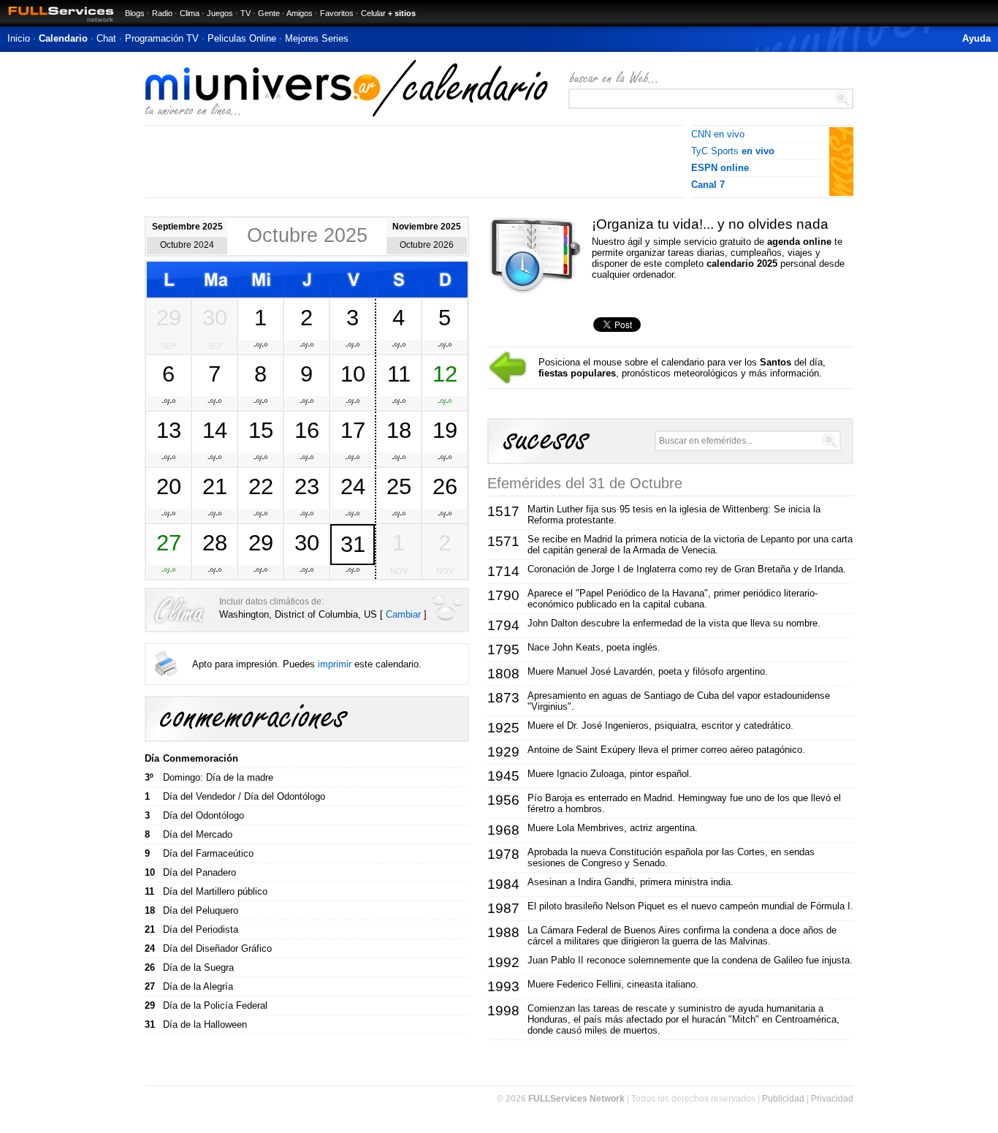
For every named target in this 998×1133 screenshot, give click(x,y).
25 (398, 486)
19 (445, 429)
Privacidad (832, 1099)
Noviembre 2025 (426, 226)
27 (168, 542)
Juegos (220, 13)
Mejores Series (316, 38)
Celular (373, 13)
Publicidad (783, 1099)
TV (245, 13)
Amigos (299, 13)
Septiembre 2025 (187, 226)
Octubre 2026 (427, 245)
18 (398, 429)
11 (399, 373)
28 (214, 542)
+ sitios (402, 13)
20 (168, 486)
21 (214, 486)
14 (214, 429)
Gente (269, 13)
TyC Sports (732, 150)
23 (306, 486)
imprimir (334, 664)
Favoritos (337, 13)
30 (214, 317)
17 (352, 429)
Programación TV (162, 38)
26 (445, 486)
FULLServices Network (576, 1099)
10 (352, 373)
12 (445, 373)
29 (168, 317)
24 (352, 486)
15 (260, 429)
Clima (189, 13)
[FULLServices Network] (57, 23)
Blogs (135, 13)
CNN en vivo (717, 134)
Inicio (18, 38)
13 (168, 429)
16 (306, 429)
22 (260, 486)
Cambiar (403, 614)
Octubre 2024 (187, 245)
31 (352, 543)
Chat (106, 38)
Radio (162, 13)
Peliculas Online (241, 38)
